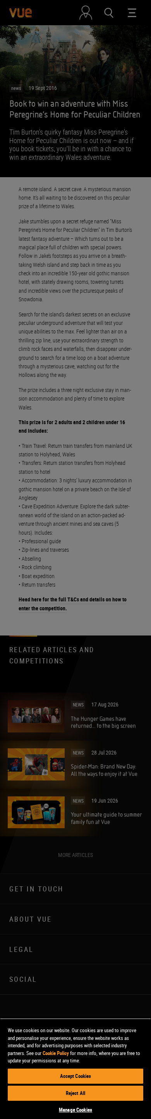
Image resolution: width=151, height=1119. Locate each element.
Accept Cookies (75, 1075)
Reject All (75, 1093)
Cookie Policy (56, 1053)
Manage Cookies (75, 1109)
